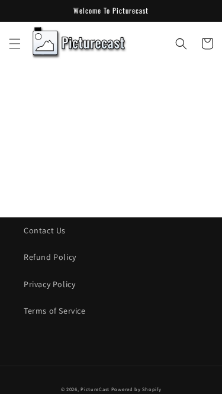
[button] (15, 44)
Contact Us (45, 230)
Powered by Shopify (136, 389)
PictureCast (95, 389)
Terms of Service (55, 310)
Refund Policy (50, 257)
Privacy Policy (49, 284)
